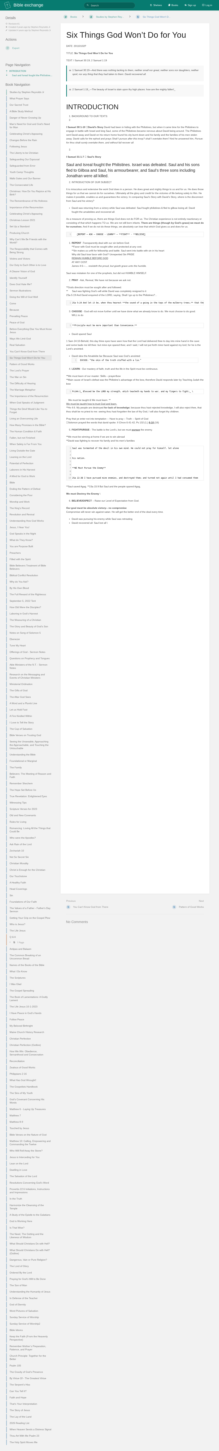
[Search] (88, 5)
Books (174, 5)
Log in (208, 5)
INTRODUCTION (17, 71)
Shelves (157, 5)
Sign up (192, 5)
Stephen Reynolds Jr (40, 27)
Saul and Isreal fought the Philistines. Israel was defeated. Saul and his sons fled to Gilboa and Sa (32, 75)
